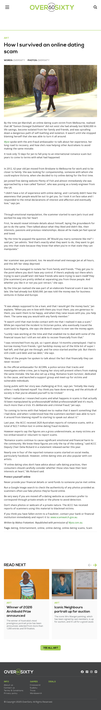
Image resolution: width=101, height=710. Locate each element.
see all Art (50, 648)
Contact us (9, 688)
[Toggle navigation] (7, 7)
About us (8, 685)
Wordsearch (36, 693)
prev (90, 565)
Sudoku (33, 688)
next (95, 565)
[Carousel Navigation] (92, 565)
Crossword (35, 685)
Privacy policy (10, 693)
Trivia (32, 691)
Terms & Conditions (13, 691)
